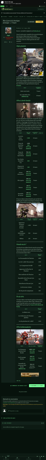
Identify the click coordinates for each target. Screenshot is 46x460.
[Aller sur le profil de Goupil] (8, 30)
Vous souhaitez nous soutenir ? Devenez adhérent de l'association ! (17, 13)
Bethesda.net (36, 31)
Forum (2, 6)
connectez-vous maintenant (9, 402)
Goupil (8, 35)
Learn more (3, 2)
